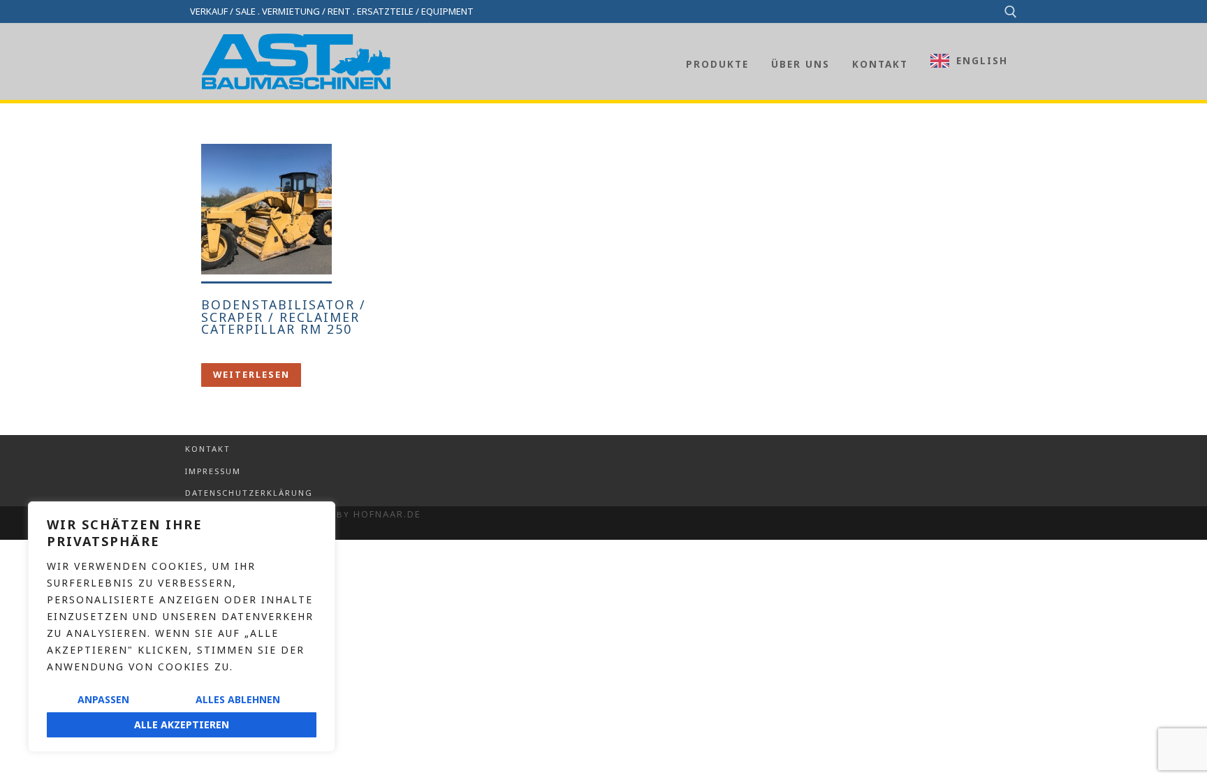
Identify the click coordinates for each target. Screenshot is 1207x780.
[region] (181, 626)
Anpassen (103, 699)
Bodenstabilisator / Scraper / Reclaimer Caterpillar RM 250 (283, 316)
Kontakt (208, 448)
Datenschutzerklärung (249, 492)
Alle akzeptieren (181, 724)
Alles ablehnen (238, 699)
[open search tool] (1010, 12)
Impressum (213, 471)
